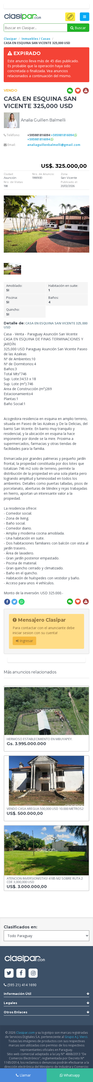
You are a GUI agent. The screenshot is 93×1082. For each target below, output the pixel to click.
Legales (10, 1003)
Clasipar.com (25, 1032)
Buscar (80, 27)
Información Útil (17, 994)
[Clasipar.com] (22, 16)
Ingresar (26, 640)
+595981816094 (62, 135)
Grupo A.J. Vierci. (76, 1037)
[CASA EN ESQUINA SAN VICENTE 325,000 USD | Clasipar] (12, 265)
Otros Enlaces (15, 1012)
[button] (70, 16)
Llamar (25, 1075)
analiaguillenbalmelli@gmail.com (53, 145)
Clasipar (10, 39)
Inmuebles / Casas (36, 39)
